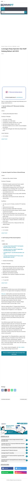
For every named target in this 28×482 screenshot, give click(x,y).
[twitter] (5, 390)
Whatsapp (6, 472)
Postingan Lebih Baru (5, 399)
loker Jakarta (21, 347)
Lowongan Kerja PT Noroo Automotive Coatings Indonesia (13, 447)
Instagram (19, 472)
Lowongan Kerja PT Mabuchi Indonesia (9, 450)
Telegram (19, 468)
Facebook (6, 468)
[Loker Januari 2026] (7, 5)
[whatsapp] (12, 390)
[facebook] (2, 390)
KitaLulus (3, 294)
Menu (3, 8)
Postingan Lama (23, 399)
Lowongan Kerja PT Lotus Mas (7, 453)
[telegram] (15, 390)
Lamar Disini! (4, 139)
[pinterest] (9, 390)
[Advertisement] (14, 29)
